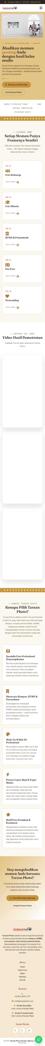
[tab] (3, 78)
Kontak (23, 980)
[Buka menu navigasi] (41, 8)
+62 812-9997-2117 (22, 996)
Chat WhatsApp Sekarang (23, 898)
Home (22, 967)
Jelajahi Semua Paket (22, 906)
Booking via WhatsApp (18, 85)
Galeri (22, 973)
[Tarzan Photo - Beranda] (10, 8)
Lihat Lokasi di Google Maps (22, 1009)
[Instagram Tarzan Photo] (15, 1030)
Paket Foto (22, 970)
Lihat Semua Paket (13, 92)
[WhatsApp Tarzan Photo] (22, 1030)
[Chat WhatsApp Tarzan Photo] (38, 1039)
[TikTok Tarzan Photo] (29, 1030)
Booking (22, 977)
